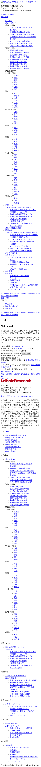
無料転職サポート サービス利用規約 (24, 285)
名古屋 (16, 203)
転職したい (9, 205)
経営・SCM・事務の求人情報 (21, 46)
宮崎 (15, 189)
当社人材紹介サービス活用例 (21, 728)
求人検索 (8, 21)
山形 (15, 87)
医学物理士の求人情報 (18, 66)
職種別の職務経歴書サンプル (21, 214)
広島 (15, 155)
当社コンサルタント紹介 (19, 276)
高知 (15, 173)
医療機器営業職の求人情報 (20, 32)
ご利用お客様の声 (17, 221)
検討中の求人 (7, 14)
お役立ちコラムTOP (13, 255)
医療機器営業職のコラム (19, 262)
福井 (15, 123)
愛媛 (15, 171)
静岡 (15, 132)
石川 (15, 121)
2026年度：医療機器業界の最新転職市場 (21, 232)
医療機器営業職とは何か (19, 237)
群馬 (15, 107)
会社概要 (8, 271)
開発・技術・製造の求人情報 (21, 43)
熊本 (15, 185)
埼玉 (15, 98)
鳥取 (15, 162)
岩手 (15, 80)
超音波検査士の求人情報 (19, 68)
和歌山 (16, 150)
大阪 (15, 139)
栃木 (15, 105)
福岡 (15, 178)
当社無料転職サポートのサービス (18, 207)
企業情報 (8, 273)
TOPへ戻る (5, 298)
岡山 (15, 157)
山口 (15, 160)
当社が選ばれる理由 (13, 228)
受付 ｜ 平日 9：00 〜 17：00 (17, 396)
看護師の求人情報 (17, 50)
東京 (15, 94)
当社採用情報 (15, 280)
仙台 (15, 201)
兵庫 (15, 141)
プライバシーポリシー (18, 287)
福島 (15, 89)
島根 (15, 164)
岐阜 (15, 130)
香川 (15, 169)
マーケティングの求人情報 (20, 41)
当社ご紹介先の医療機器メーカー (23, 210)
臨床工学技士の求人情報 (19, 53)
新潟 (15, 116)
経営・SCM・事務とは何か (20, 696)
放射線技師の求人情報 (18, 55)
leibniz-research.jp (17, 346)
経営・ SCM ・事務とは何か (21, 251)
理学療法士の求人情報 (18, 59)
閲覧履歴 (4, 17)
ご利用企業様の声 (17, 730)
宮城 (15, 82)
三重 (15, 135)
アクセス (13, 278)
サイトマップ (15, 289)
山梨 (15, 112)
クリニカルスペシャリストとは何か (24, 235)
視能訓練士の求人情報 (18, 62)
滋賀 (15, 146)
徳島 (15, 166)
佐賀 (15, 180)
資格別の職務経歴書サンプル (21, 216)
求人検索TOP (10, 23)
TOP (7, 431)
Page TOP (4, 378)
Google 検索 (26, 353)
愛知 (15, 128)
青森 (15, 78)
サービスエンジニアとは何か (21, 239)
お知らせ (13, 282)
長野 (15, 114)
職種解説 (8, 230)
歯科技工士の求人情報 (18, 64)
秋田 (15, 84)
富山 (15, 119)
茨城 (15, 103)
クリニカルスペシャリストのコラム (24, 706)
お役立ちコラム (11, 253)
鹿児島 (16, 191)
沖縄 (15, 194)
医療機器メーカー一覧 (18, 212)
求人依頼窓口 (15, 737)
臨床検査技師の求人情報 (19, 57)
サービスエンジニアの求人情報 (22, 34)
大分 (15, 187)
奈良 (15, 148)
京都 (15, 144)
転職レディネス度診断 (18, 219)
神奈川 (16, 96)
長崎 (15, 182)
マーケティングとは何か (19, 246)
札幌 (15, 198)
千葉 (15, 100)
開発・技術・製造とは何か (20, 248)
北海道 (16, 75)
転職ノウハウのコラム (18, 269)
